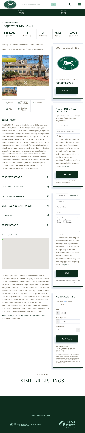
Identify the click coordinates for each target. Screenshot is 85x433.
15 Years (61, 305)
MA (17, 315)
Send (67, 273)
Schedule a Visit (74, 195)
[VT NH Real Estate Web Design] (67, 424)
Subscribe (67, 175)
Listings (11, 315)
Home (4, 315)
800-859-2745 (64, 83)
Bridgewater (34, 315)
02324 (43, 315)
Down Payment (61, 318)
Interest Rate (60, 326)
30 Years (69, 302)
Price (21, 13)
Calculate (67, 339)
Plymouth (24, 315)
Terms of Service (68, 282)
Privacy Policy (65, 166)
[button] (54, 4)
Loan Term (59, 302)
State (63, 13)
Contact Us (67, 91)
